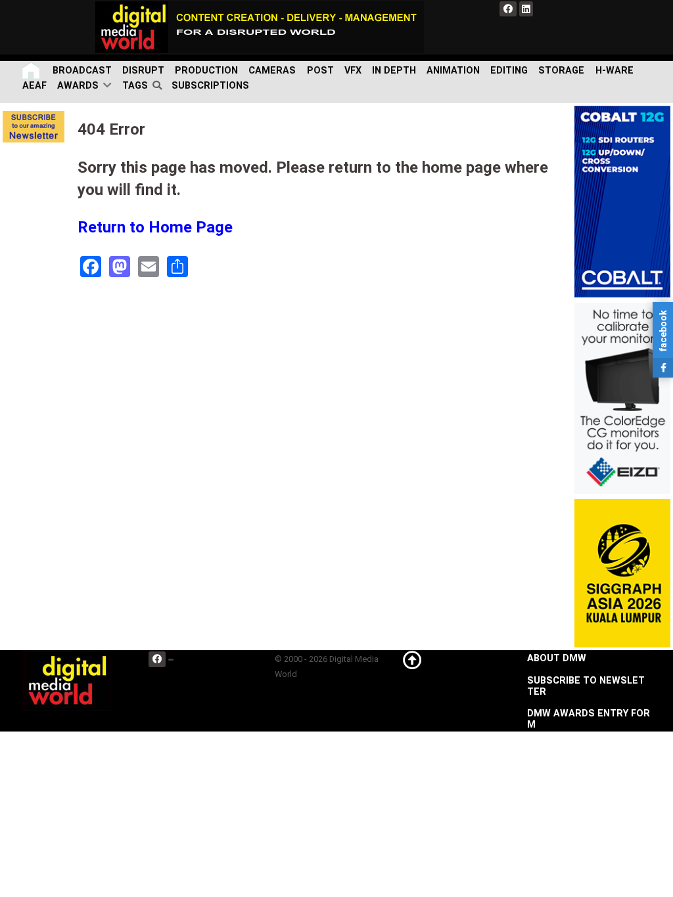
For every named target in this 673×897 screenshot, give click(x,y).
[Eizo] (622, 397)
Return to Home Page (155, 227)
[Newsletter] (33, 126)
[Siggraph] (622, 573)
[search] (159, 86)
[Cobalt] (622, 201)
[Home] (32, 70)
